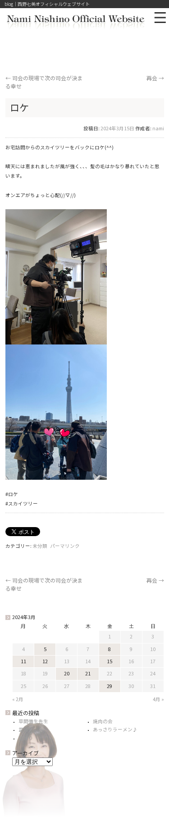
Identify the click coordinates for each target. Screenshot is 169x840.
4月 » (158, 699)
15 (109, 661)
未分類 (39, 545)
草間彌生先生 (33, 721)
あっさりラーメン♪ (115, 729)
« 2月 (17, 699)
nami (158, 128)
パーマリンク (65, 545)
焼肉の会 (103, 721)
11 (23, 661)
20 (66, 673)
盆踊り (25, 729)
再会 (155, 78)
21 (88, 673)
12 (45, 661)
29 (109, 686)
